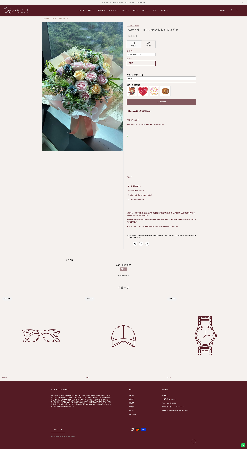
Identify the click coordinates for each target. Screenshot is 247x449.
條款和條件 (132, 414)
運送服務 (131, 399)
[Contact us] (243, 445)
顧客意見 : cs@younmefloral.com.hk (173, 407)
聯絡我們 (165, 395)
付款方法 (131, 407)
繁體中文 (222, 10)
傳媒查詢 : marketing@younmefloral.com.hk (175, 411)
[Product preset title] (41, 335)
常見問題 (131, 403)
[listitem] (134, 44)
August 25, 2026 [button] (135, 54)
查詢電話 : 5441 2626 (168, 399)
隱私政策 (131, 411)
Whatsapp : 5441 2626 (169, 403)
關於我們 (131, 395)
